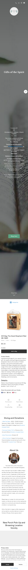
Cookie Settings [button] (14, 568)
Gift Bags (13, 340)
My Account (8, 402)
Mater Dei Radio (6, 421)
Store (2, 340)
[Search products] (26, 92)
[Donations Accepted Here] (16, 432)
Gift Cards (19, 407)
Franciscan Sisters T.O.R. (8, 430)
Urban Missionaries (6, 435)
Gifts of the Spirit (7, 438)
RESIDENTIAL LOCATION (15, 146)
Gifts (7, 340)
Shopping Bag (8, 407)
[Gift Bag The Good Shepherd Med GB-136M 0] (14, 320)
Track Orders (19, 402)
